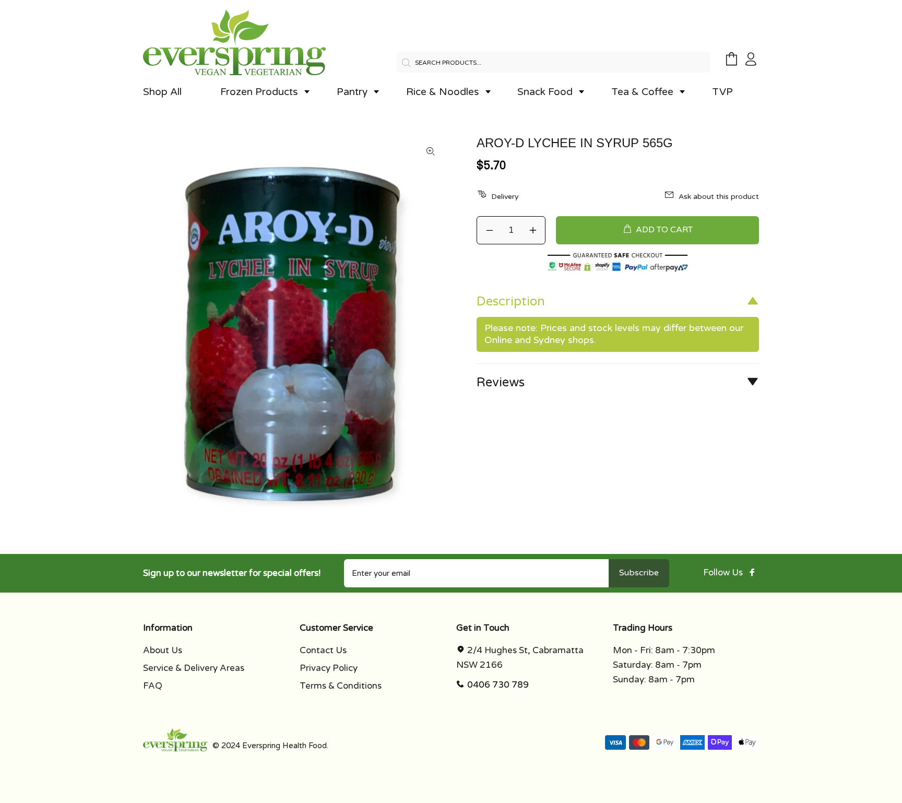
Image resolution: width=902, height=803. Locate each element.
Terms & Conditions (341, 685)
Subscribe (639, 573)
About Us (162, 650)
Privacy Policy (329, 668)
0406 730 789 (498, 684)
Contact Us (323, 650)
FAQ (152, 685)
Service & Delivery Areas (193, 668)
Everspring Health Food (284, 745)
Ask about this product (719, 196)
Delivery (505, 196)
